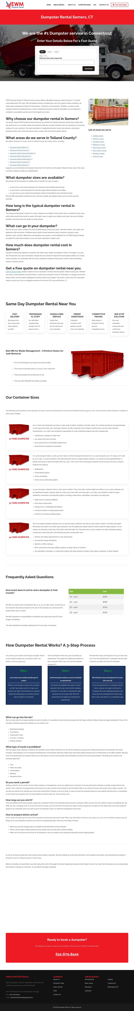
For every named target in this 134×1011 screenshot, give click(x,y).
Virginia (110, 979)
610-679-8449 (121, 5)
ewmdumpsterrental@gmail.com (21, 997)
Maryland (88, 987)
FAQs (55, 991)
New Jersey (89, 983)
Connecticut (112, 983)
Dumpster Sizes (58, 983)
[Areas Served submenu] (64, 4)
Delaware (88, 991)
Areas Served (57, 987)
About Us (56, 979)
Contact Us (57, 994)
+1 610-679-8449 (14, 994)
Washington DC (113, 987)
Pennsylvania (89, 979)
